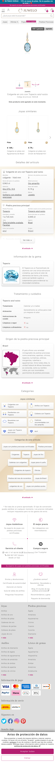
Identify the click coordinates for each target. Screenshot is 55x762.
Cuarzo (31, 626)
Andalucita (32, 671)
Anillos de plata (7, 618)
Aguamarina (33, 652)
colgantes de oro (16, 486)
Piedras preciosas (45, 447)
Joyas (5, 22)
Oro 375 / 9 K (9, 189)
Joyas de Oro (38, 455)
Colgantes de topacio (23, 470)
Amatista (32, 615)
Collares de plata (8, 630)
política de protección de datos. (26, 746)
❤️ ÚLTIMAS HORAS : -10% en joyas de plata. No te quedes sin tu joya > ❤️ (27, 2)
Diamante (32, 634)
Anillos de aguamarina (10, 656)
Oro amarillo (33, 183)
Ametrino (32, 667)
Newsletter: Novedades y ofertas (40, 584)
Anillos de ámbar (8, 663)
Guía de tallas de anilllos (14, 591)
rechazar (12, 742)
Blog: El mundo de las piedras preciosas (41, 590)
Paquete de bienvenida (40, 598)
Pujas (28, 22)
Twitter (3, 721)
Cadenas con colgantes (18, 462)
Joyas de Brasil (41, 478)
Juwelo (31, 195)
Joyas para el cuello (38, 462)
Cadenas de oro (7, 622)
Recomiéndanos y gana (40, 595)
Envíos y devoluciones (14, 579)
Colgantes (15, 455)
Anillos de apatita (8, 667)
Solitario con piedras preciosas (12, 196)
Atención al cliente (14, 587)
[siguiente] (50, 137)
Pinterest (23, 721)
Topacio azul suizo (36, 211)
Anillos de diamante (9, 648)
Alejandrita (32, 656)
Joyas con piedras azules (35, 486)
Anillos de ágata (8, 652)
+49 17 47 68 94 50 (13, 552)
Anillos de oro (7, 615)
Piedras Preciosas (46, 22)
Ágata (30, 611)
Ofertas (37, 470)
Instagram (16, 721)
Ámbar (31, 663)
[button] (3, 10)
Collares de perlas (8, 626)
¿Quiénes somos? (40, 579)
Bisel (30, 222)
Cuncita (31, 630)
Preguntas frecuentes (14, 595)
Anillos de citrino (8, 671)
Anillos (4, 611)
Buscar (51, 16)
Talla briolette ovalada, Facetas (13, 224)
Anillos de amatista (9, 659)
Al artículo (26, 248)
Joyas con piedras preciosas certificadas (18, 447)
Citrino (31, 622)
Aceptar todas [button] (27, 751)
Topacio (6, 211)
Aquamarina (33, 618)
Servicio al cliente (14, 548)
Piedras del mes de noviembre (19, 478)
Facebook (10, 721)
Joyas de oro (6, 634)
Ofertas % (14, 22)
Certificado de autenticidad (14, 583)
